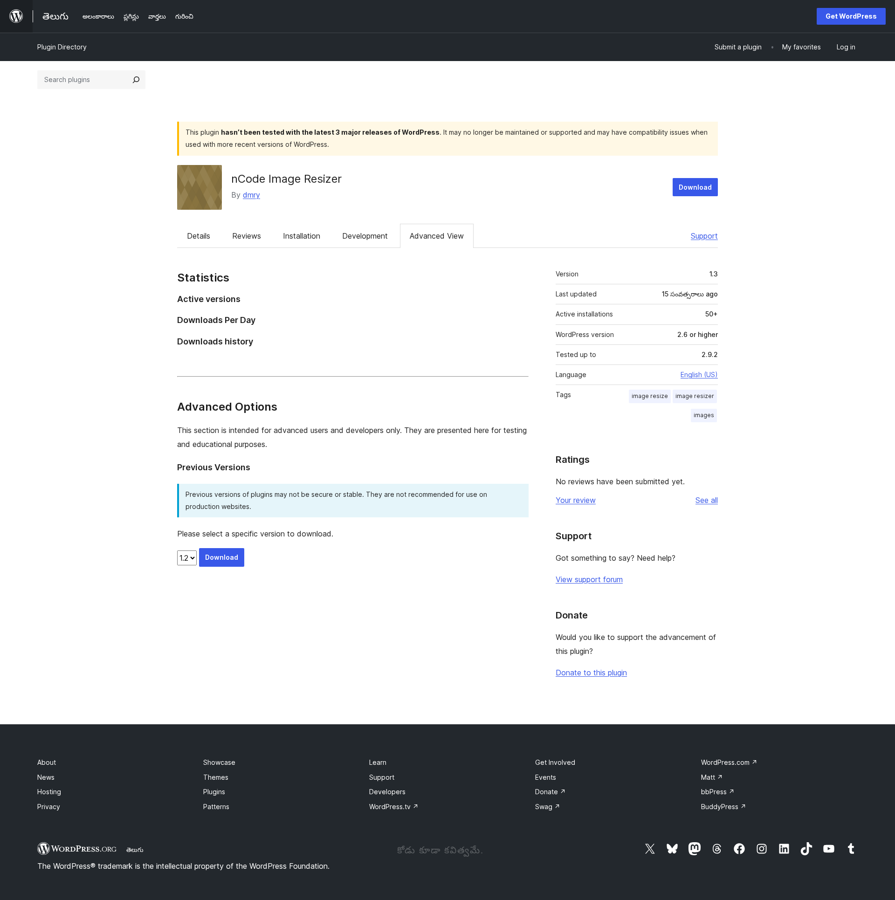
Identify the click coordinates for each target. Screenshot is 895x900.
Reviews (246, 235)
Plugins (214, 792)
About (46, 762)
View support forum (589, 579)
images (704, 415)
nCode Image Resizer (286, 178)
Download (695, 187)
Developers (387, 792)
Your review (576, 500)
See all (706, 500)
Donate (550, 792)
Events (545, 777)
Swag (547, 807)
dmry (251, 194)
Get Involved (555, 762)
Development (365, 235)
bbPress (718, 792)
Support (704, 235)
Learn (377, 762)
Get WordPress (851, 16)
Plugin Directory (62, 47)
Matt (712, 777)
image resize (650, 395)
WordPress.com (729, 762)
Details (198, 235)
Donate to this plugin (591, 672)
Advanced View (437, 235)
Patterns (216, 807)
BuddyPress (723, 807)
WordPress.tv (394, 807)
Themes (215, 777)
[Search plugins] (136, 79)
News (46, 777)
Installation (301, 235)
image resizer (694, 395)
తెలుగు (135, 849)
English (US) (699, 374)
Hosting (49, 792)
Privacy (48, 807)
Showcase (219, 762)
